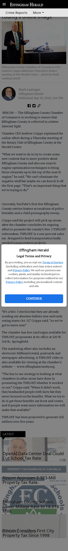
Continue (34, 298)
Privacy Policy (21, 270)
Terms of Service (52, 262)
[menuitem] (39, 12)
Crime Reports (16, 13)
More (37, 13)
